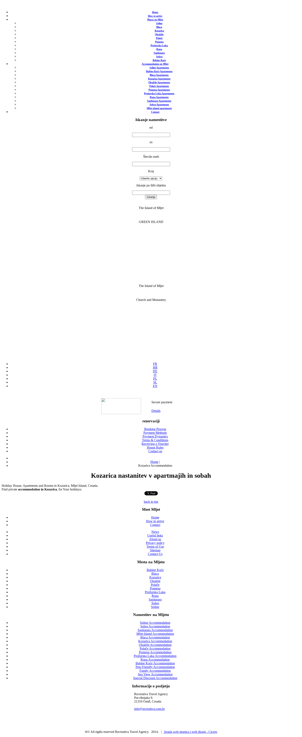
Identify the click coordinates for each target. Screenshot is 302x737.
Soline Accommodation (155, 622)
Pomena (159, 41)
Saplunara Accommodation (155, 630)
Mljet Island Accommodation (155, 633)
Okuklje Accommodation (155, 645)
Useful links (155, 535)
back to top (151, 501)
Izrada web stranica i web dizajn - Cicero (190, 732)
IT (155, 375)
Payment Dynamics (155, 436)
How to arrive (155, 16)
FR (155, 364)
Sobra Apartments (159, 104)
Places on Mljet (155, 19)
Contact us (155, 451)
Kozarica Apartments (159, 78)
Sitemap (155, 550)
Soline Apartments (159, 67)
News (155, 532)
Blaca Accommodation (155, 637)
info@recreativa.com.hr (149, 709)
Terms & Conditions (155, 440)
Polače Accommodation (155, 648)
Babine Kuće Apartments (159, 71)
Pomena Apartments (159, 89)
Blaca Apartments (159, 75)
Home (155, 12)
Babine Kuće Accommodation (155, 663)
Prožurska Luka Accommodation (155, 656)
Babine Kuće (159, 60)
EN (155, 386)
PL (155, 378)
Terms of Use (155, 546)
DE (155, 371)
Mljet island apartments (159, 108)
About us (155, 539)
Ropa (159, 49)
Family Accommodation (155, 670)
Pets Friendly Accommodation (155, 667)
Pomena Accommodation (155, 652)
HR (155, 367)
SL (155, 382)
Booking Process (155, 429)
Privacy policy (155, 543)
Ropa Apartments (159, 97)
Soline (159, 23)
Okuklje (159, 34)
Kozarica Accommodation (155, 641)
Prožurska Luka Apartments (159, 93)
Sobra (159, 56)
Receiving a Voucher (155, 444)
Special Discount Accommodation (155, 678)
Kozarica (159, 30)
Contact (155, 112)
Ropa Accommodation (155, 659)
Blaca (159, 27)
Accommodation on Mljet (155, 64)
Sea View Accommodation (155, 674)
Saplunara (159, 52)
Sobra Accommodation (155, 626)
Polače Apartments (159, 86)
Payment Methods (155, 432)
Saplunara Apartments (159, 100)
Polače (159, 38)
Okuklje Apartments (159, 82)
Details (155, 410)
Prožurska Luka (159, 45)
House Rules (155, 447)
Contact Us (155, 554)
